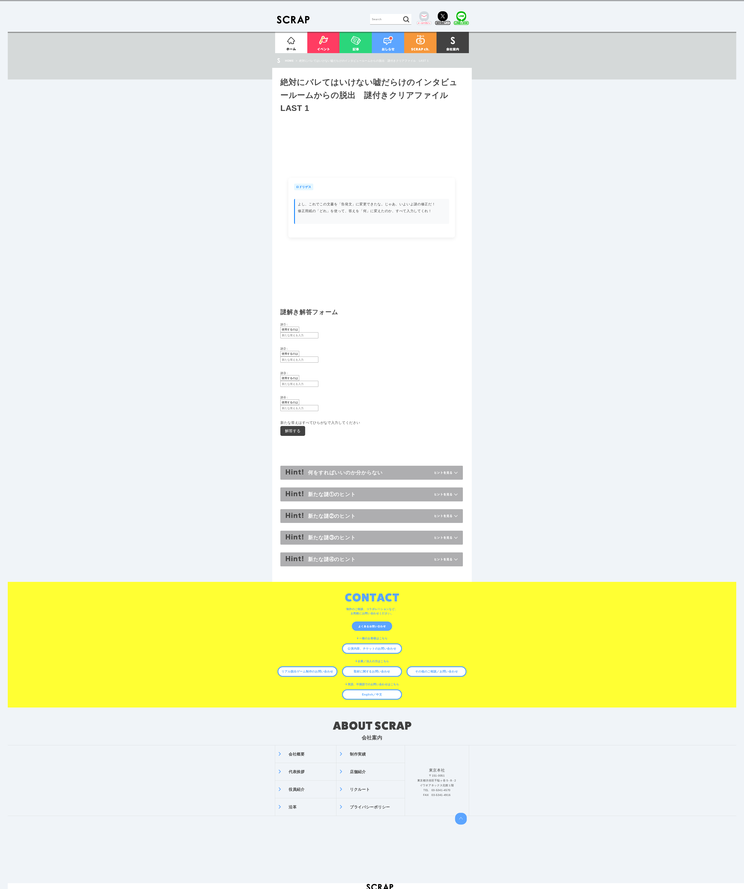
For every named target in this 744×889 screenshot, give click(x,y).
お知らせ (388, 42)
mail (424, 18)
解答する (293, 431)
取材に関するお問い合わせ (372, 671)
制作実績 (358, 754)
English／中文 (372, 694)
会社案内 (453, 42)
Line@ (461, 18)
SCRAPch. (420, 42)
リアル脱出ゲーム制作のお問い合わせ (307, 671)
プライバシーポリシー (370, 807)
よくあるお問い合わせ (372, 626)
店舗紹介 (358, 772)
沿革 (293, 807)
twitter (442, 18)
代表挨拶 (297, 772)
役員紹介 (297, 789)
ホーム (291, 42)
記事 (355, 42)
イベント (323, 42)
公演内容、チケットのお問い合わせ (372, 648)
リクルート (360, 789)
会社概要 (297, 754)
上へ (461, 819)
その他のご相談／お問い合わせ (436, 671)
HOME (289, 60)
